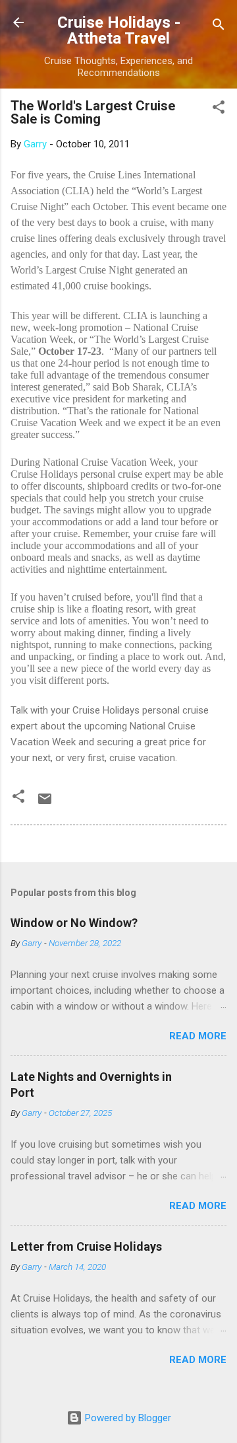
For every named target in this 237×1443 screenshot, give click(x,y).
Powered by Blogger (126, 1418)
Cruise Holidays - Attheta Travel (118, 30)
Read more (197, 1036)
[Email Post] (45, 803)
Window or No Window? (74, 923)
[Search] (218, 27)
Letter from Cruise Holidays (86, 1246)
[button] (218, 109)
